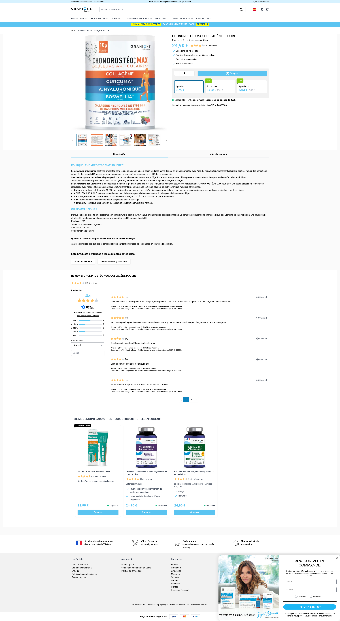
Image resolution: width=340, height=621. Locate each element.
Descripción (119, 154)
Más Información (218, 154)
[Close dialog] (337, 557)
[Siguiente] (166, 140)
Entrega (75, 571)
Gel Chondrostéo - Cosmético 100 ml (94, 472)
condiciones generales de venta (136, 567)
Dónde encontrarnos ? (82, 567)
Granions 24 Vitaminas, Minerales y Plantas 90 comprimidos (194, 473)
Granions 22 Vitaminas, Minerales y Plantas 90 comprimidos (146, 473)
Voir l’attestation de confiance (88, 316)
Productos (176, 567)
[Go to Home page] (81, 9)
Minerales (175, 574)
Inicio (73, 30)
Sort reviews (77, 340)
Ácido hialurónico (83, 261)
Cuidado (175, 577)
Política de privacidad (131, 571)
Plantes (174, 587)
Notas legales (127, 564)
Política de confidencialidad (84, 574)
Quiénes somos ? (80, 564)
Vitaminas (175, 583)
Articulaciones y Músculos (114, 261)
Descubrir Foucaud (179, 590)
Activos (174, 564)
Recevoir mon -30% (310, 607)
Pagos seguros (79, 577)
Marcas (174, 580)
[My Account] (262, 9)
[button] (204, 45)
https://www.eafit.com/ (173, 306)
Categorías (176, 571)
